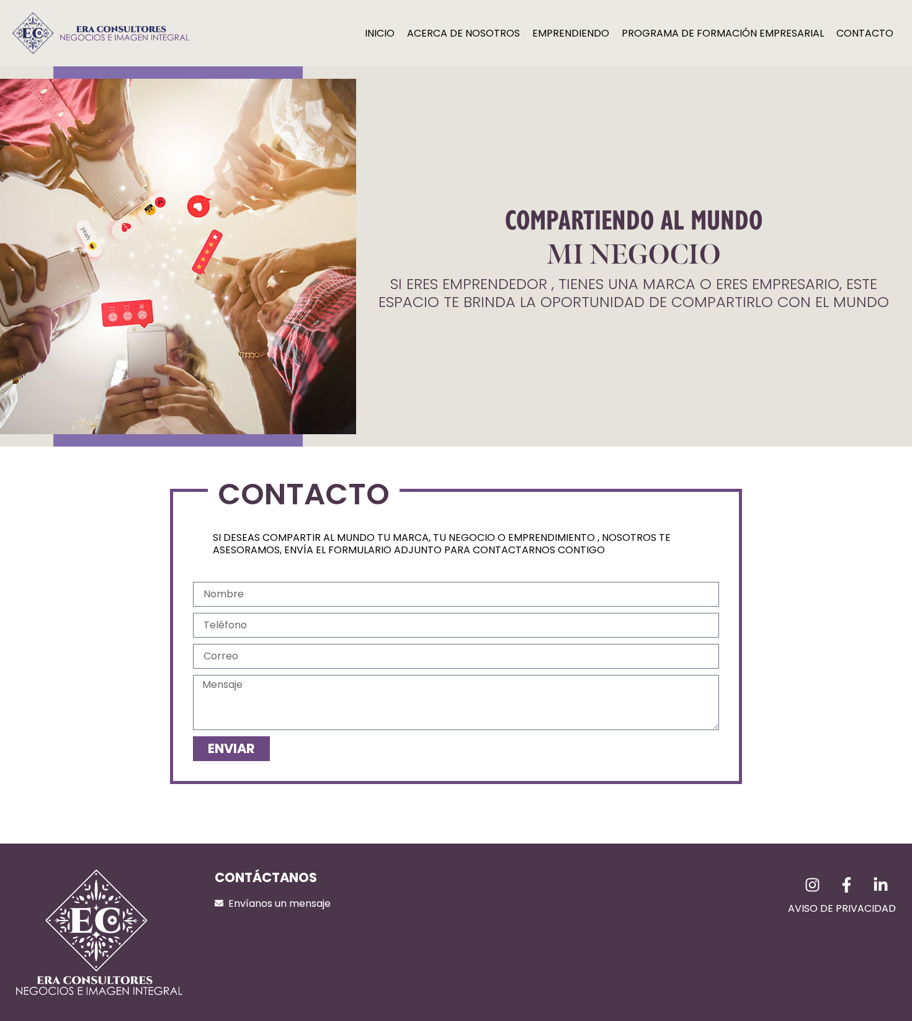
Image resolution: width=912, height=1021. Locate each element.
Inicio (380, 33)
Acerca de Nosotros (463, 33)
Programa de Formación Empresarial (723, 33)
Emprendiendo (570, 33)
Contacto (864, 33)
